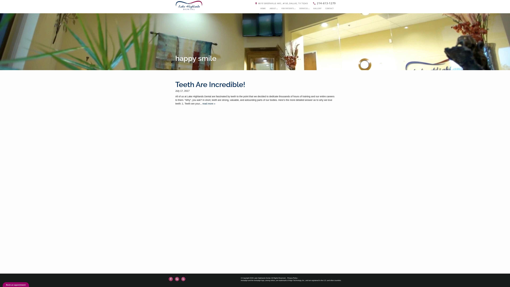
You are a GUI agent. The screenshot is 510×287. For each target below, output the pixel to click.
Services (303, 8)
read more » (208, 103)
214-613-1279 (326, 3)
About (273, 8)
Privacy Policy (292, 278)
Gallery (317, 8)
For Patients (287, 8)
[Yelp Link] (183, 279)
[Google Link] (177, 279)
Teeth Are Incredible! (210, 84)
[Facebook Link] (171, 279)
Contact (329, 8)
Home (263, 8)
